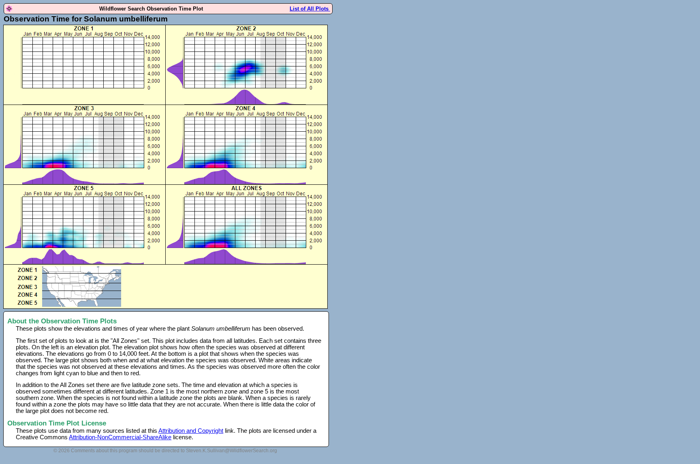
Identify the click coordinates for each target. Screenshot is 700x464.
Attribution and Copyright (190, 431)
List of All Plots (310, 9)
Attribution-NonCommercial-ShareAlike (120, 437)
